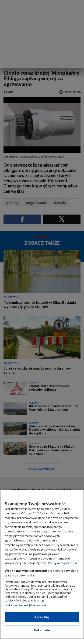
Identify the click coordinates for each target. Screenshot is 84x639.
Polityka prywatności (63, 563)
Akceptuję (41, 617)
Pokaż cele (42, 630)
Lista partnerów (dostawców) (26, 605)
